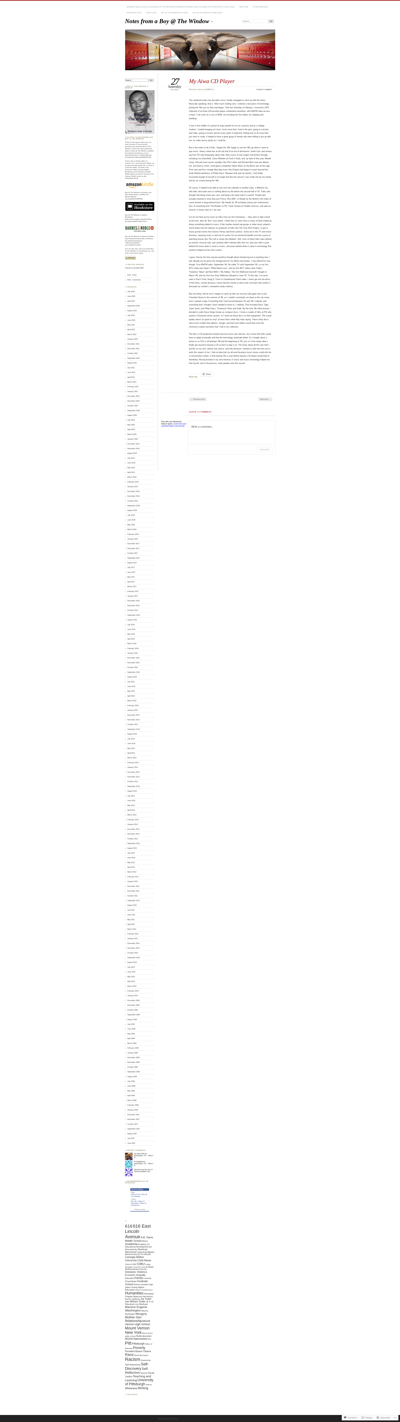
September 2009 (133, 1015)
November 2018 (133, 496)
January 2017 (132, 596)
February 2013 (133, 820)
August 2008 (132, 1076)
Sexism (143, 1373)
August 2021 (132, 363)
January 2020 (132, 439)
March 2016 (131, 643)
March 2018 (131, 529)
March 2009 (131, 1043)
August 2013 (132, 791)
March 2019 (131, 477)
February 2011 (132, 934)
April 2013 (131, 810)
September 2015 (133, 672)
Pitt (128, 1343)
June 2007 (131, 1143)
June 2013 (131, 800)
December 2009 (133, 1000)
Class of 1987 (131, 1264)
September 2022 (133, 306)
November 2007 (133, 1119)
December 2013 (133, 772)
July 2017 (131, 567)
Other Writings (260, 7)
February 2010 (133, 991)
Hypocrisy (137, 1296)
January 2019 (132, 486)
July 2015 (131, 682)
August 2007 (132, 1134)
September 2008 (133, 1072)
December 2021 (133, 344)
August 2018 (132, 510)
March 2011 (131, 929)
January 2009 (132, 1053)
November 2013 (133, 777)
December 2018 (133, 491)
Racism (132, 1359)
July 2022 (131, 315)
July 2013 (131, 796)
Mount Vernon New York (137, 1330)
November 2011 (133, 891)
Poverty (139, 1348)
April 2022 (131, 329)
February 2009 (133, 1048)
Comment (264, 449)
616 (128, 1226)
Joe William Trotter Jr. (137, 1301)
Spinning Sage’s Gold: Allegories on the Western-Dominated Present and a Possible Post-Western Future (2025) (181, 7)
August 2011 (132, 905)
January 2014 (132, 767)
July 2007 (131, 1138)
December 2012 (133, 829)
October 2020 (132, 406)
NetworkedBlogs (137, 1189)
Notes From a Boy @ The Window (139, 1195)
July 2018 (131, 515)
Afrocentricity (131, 1249)
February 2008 (133, 1105)
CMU (141, 1264)
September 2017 (133, 558)
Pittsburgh (138, 1343)
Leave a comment (265, 89)
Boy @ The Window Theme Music (208, 13)
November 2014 (133, 720)
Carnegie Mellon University (134, 1258)
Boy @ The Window (142, 1254)
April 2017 (131, 582)
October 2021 (132, 353)
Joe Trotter (145, 1299)
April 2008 (131, 1095)
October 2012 (132, 839)
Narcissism (140, 1338)
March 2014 (131, 758)
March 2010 (131, 986)
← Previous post (198, 399)
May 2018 (131, 525)
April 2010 (131, 981)
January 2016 (132, 653)
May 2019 (131, 468)
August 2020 (132, 415)
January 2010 (132, 995)
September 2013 (133, 786)
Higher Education (134, 1288)
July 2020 (131, 420)
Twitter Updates (135, 264)
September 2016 (133, 615)
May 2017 (131, 577)
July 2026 (131, 291)
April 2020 (131, 429)
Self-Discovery (137, 1366)
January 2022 (132, 339)
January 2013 (132, 824)
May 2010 (131, 977)
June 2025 (131, 296)
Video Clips (151, 13)
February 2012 (133, 877)
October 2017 (132, 553)
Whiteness (131, 1388)
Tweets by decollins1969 (134, 268)
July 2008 (131, 1081)
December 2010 (133, 943)
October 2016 (132, 610)
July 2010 (131, 967)
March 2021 (131, 382)
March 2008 (131, 1100)
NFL (149, 1339)
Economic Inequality (135, 1275)
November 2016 (133, 605)
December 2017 (133, 544)
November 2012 (133, 834)
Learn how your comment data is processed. (173, 425)
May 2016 (131, 634)
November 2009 (133, 1005)
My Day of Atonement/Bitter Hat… (143, 1170)
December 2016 (133, 601)
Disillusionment (132, 1269)
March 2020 (131, 434)
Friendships (131, 1281)
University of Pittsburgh (139, 1382)
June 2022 (131, 320)
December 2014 (133, 715)
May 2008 (131, 1091)
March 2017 (131, 586)
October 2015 (132, 667)
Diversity (143, 1269)
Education (129, 1278)
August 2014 (132, 734)
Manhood (143, 1304)
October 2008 (132, 1067)
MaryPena (138, 1170)
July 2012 (131, 853)
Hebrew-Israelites (140, 1284)
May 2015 (131, 691)
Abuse (145, 1241)
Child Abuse (144, 1260)
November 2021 (133, 349)
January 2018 (132, 539)
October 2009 (132, 1010)
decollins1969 (204, 89)
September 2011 (133, 900)
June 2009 (131, 1029)
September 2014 (133, 729)
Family (139, 1278)
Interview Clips (134, 13)
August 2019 (132, 453)
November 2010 (133, 948)
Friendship (147, 1278)
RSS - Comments (134, 280)
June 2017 (131, 572)
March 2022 (131, 334)
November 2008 (133, 1062)
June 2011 (131, 915)
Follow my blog (139, 1209)
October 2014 (132, 724)
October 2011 (132, 896)
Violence (149, 1385)
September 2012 (133, 843)
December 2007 (133, 1114)
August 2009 (132, 1019)
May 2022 (131, 325)
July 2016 (131, 625)
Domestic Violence (136, 1271)
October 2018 (132, 501)
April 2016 (131, 639)
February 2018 (133, 534)
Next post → (265, 399)
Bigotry (151, 1252)
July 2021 (131, 368)
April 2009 (131, 1038)
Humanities (134, 1293)
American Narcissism (136, 1250)
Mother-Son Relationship (133, 1319)
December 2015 (133, 658)
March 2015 (131, 701)
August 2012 (132, 848)
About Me (243, 7)
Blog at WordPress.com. (168, 1419)
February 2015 (133, 705)
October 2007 (132, 1124)
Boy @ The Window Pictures (174, 13)
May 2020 (131, 425)
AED (150, 1247)
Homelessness (147, 1290)
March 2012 (131, 872)
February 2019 (133, 482)
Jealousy (136, 1299)
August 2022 (132, 311)
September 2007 (133, 1129)
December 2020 (133, 396)
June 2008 (131, 1086)
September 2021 (133, 358)
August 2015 (132, 677)
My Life (134, 1201)
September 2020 (133, 410)
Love (137, 1304)
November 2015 (133, 663)
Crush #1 (136, 1267)
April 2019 (131, 472)
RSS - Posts (132, 275)
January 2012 (132, 881)
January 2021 (132, 391)
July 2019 (131, 458)
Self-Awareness (132, 1364)
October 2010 (132, 953)
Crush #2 (144, 1267)
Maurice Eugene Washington (136, 1308)
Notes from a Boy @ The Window (168, 21)
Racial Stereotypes (141, 1355)
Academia (131, 1244)
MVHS (129, 1338)
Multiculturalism (144, 1336)
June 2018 (131, 520)
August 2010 (132, 962)
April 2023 (131, 301)
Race (129, 1355)
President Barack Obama (138, 1351)
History (138, 1290)
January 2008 (132, 1110)
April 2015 (131, 696)
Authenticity (142, 1252)
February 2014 (133, 762)
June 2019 (131, 463)
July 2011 (131, 910)
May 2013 (131, 805)
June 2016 (131, 629)
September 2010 (133, 957)
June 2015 (131, 686)
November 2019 (133, 448)
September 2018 (133, 506)
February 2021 (133, 387)
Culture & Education (138, 1202)
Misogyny (141, 1313)
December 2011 (133, 886)
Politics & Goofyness (138, 1204)
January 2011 (132, 938)
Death (150, 1267)
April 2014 (131, 753)
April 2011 (131, 924)
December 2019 (133, 444)
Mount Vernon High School (137, 1322)
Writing (143, 1388)
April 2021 (131, 377)
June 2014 (131, 743)
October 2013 (132, 781)
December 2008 (133, 1057)
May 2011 (131, 919)
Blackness (129, 1254)
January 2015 (132, 710)
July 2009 (131, 1024)
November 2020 (133, 401)
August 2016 (132, 620)
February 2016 (133, 648)
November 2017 (133, 548)
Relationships (146, 1360)
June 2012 (131, 858)
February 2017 (133, 591)
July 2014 (131, 739)
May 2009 (131, 1034)
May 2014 (131, 748)
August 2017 (132, 563)
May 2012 (131, 862)
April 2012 (131, 867)
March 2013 (131, 815)
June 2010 (131, 972)
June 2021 (131, 372)
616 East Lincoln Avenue (138, 1231)
